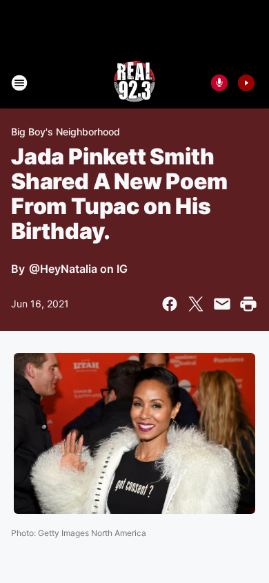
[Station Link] (134, 83)
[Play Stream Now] (246, 83)
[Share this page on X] (196, 304)
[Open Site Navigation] (19, 83)
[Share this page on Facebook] (169, 304)
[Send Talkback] (219, 83)
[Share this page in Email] (222, 304)
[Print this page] (248, 304)
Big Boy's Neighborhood (65, 131)
